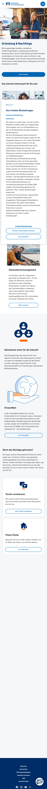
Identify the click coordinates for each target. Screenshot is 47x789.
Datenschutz (23, 769)
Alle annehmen (23, 237)
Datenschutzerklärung (14, 115)
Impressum (23, 766)
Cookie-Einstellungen (23, 226)
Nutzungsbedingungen (23, 772)
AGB (23, 778)
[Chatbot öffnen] (40, 782)
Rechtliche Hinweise (23, 775)
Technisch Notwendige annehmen (23, 231)
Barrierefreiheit (23, 781)
